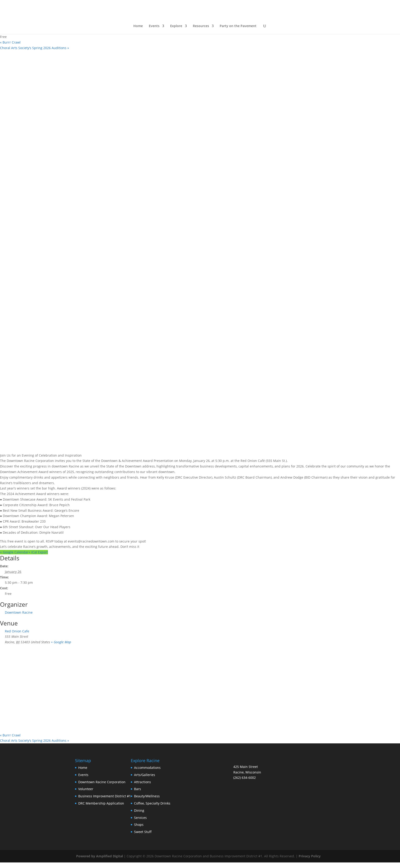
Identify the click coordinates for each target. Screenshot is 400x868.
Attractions (142, 782)
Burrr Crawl (10, 42)
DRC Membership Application (101, 803)
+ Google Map (61, 642)
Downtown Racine (19, 612)
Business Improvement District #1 (104, 796)
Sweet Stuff (143, 832)
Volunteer (85, 789)
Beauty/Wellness (147, 796)
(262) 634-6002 (244, 777)
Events (83, 775)
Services (140, 817)
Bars (137, 789)
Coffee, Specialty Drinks (152, 803)
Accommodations (147, 767)
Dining (139, 810)
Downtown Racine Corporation (101, 782)
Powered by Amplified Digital (99, 856)
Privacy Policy (310, 856)
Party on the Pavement (238, 26)
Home (138, 26)
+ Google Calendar (14, 552)
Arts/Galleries (144, 775)
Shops (139, 824)
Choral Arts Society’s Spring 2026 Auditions (34, 48)
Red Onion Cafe (17, 631)
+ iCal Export (38, 552)
